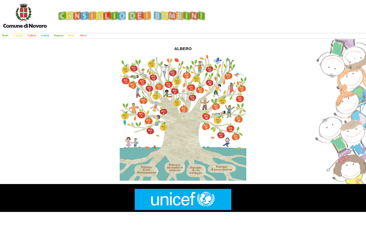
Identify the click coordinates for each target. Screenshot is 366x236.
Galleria (32, 35)
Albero (83, 35)
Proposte (59, 35)
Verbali (45, 35)
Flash (71, 35)
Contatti (18, 35)
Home (5, 35)
